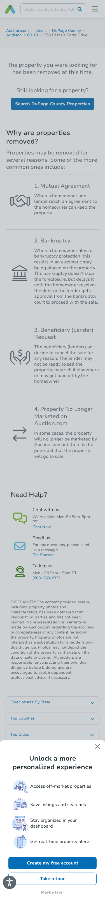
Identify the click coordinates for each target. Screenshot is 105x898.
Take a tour (52, 879)
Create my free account (52, 863)
